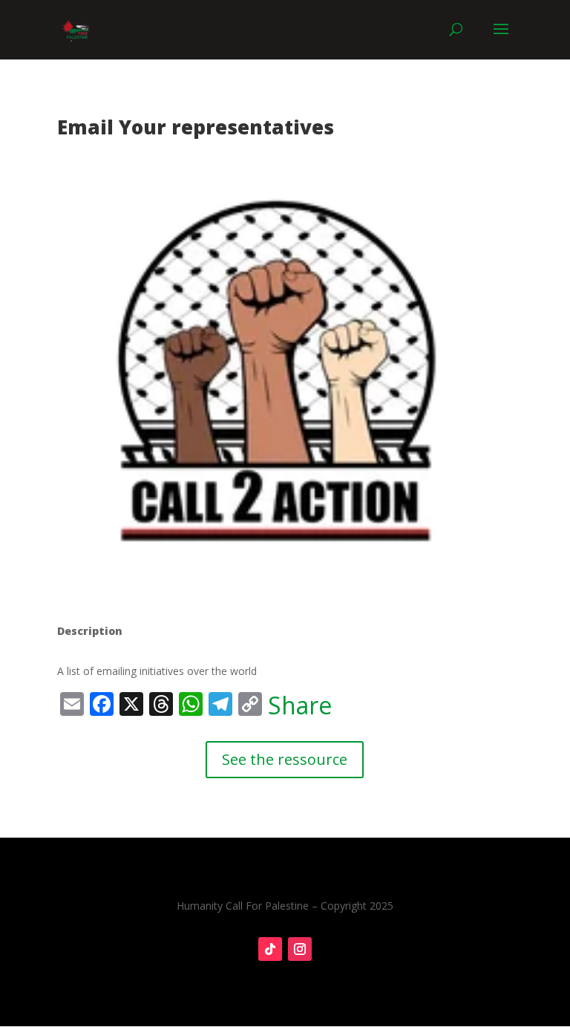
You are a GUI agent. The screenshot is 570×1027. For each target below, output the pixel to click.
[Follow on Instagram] (300, 949)
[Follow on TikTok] (270, 949)
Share (300, 705)
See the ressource (284, 759)
